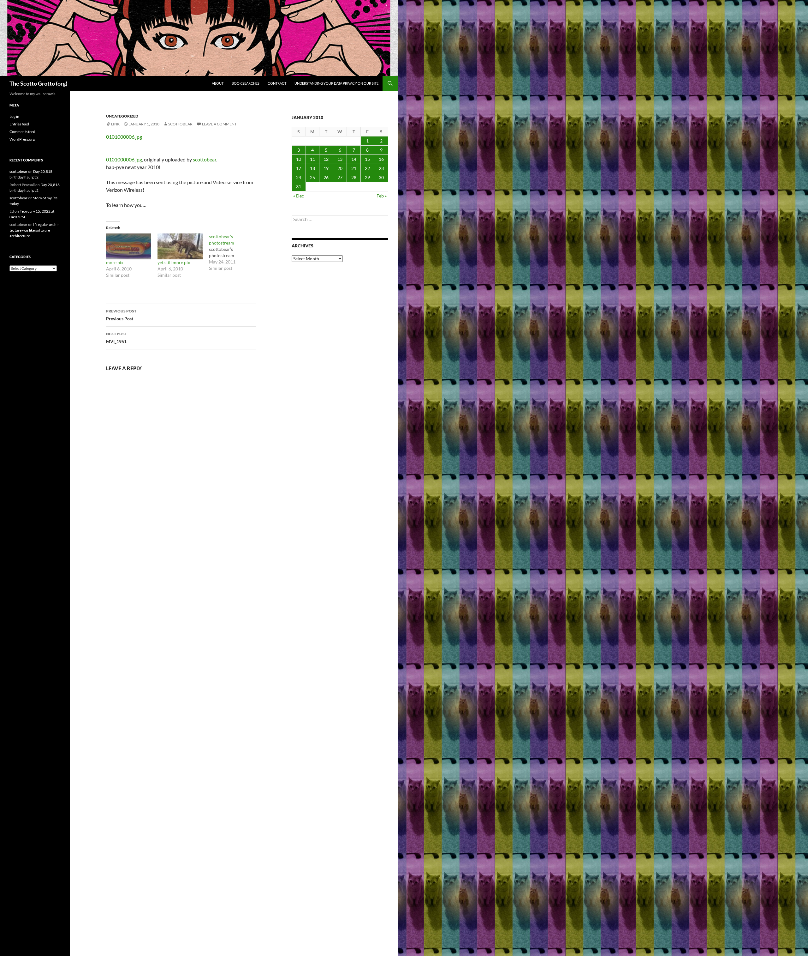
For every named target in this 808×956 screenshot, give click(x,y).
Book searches (245, 83)
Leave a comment (219, 124)
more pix (114, 262)
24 (298, 177)
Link (115, 124)
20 (339, 168)
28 (353, 177)
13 (339, 159)
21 (353, 168)
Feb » (382, 195)
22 (367, 168)
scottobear (180, 124)
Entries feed (19, 124)
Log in (14, 116)
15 (367, 159)
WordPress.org (22, 139)
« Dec (298, 195)
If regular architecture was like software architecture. (34, 230)
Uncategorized (122, 116)
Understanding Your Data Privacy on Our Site (336, 83)
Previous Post (121, 315)
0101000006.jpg (124, 137)
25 (312, 177)
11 (312, 159)
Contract (277, 83)
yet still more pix (173, 262)
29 (367, 177)
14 (353, 159)
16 (381, 159)
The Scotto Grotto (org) (38, 83)
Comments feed (22, 131)
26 (326, 177)
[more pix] (128, 246)
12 (326, 159)
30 (381, 177)
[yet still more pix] (180, 246)
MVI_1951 (116, 337)
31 (298, 186)
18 (312, 168)
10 (298, 159)
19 (326, 168)
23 (381, 168)
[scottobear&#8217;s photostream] (234, 252)
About (217, 83)
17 (298, 168)
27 (339, 177)
